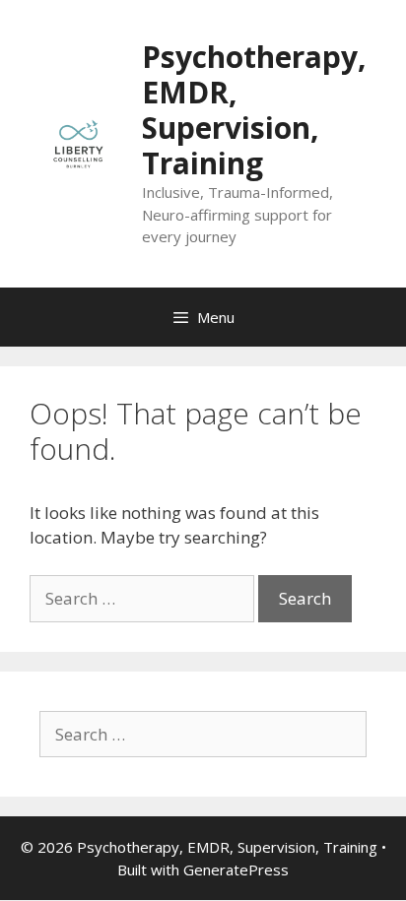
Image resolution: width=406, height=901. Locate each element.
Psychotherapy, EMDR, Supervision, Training (254, 109)
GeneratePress (236, 869)
